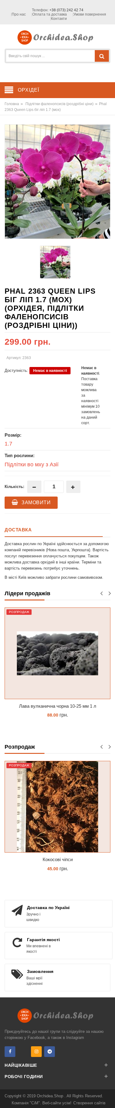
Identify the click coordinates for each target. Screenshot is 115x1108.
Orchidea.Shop (50, 1096)
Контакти (59, 19)
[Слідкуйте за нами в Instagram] (36, 1051)
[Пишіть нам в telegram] (49, 1051)
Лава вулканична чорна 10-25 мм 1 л (57, 706)
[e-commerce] (57, 37)
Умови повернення (89, 14)
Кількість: (14, 486)
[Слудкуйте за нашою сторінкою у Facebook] (10, 1051)
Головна (12, 104)
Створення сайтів (89, 1103)
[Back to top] (108, 1097)
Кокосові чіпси (58, 859)
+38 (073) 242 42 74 (66, 10)
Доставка (18, 529)
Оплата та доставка (49, 14)
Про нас (19, 14)
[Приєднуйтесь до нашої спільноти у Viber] (23, 1051)
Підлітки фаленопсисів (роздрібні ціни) (59, 104)
